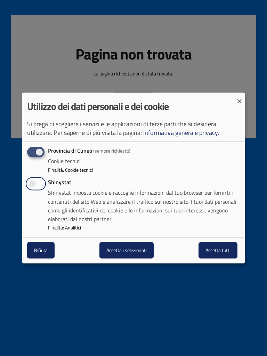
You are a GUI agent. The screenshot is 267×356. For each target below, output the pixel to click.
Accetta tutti (217, 250)
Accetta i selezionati (126, 250)
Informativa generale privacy (180, 132)
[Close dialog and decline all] (239, 97)
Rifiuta (41, 250)
